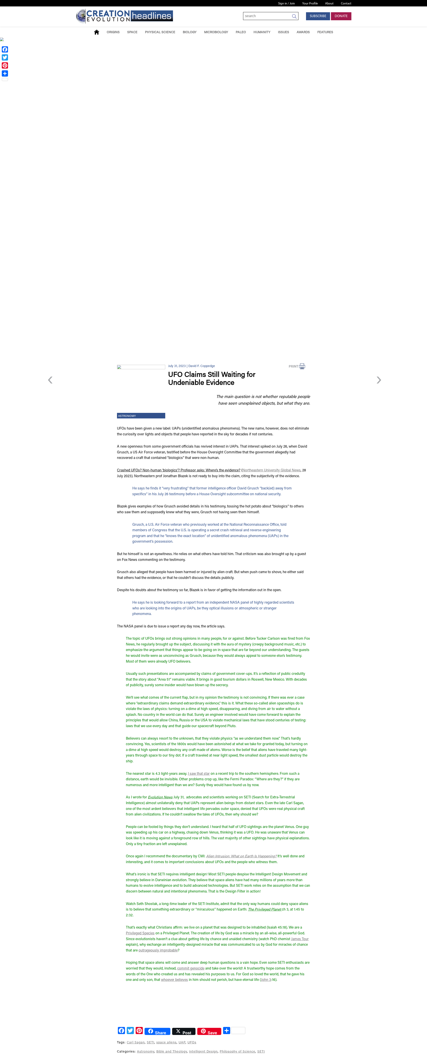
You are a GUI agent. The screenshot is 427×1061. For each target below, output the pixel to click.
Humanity (262, 32)
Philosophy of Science (237, 1051)
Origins (113, 32)
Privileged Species (140, 933)
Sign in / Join (286, 3)
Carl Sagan (136, 1042)
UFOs (191, 1042)
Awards (303, 32)
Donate (341, 16)
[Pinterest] (5, 65)
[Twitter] (5, 57)
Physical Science (160, 32)
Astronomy (127, 416)
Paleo (241, 32)
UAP (182, 1042)
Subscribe (318, 16)
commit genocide (190, 968)
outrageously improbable (158, 950)
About (329, 3)
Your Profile (310, 3)
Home (96, 32)
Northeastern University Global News (271, 470)
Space (132, 32)
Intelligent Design (203, 1051)
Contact (346, 3)
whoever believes (174, 980)
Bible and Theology (171, 1051)
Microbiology (216, 32)
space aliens (166, 1042)
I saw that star (199, 774)
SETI (150, 1042)
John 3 (266, 980)
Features (325, 32)
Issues (283, 32)
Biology (190, 32)
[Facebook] (5, 49)
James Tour (300, 939)
